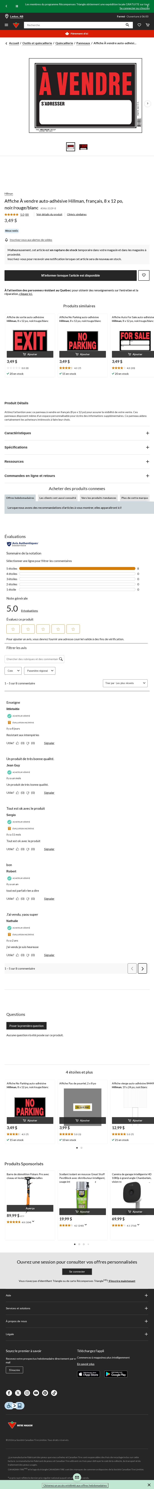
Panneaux (83, 43)
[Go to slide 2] (83, 146)
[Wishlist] (139, 25)
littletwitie (13, 709)
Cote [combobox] (10, 670)
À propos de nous (16, 1321)
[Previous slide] (6, 6)
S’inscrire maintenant (121, 1280)
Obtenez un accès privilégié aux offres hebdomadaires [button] (75, 1485)
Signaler (49, 743)
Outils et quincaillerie (37, 43)
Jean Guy (13, 765)
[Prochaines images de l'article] (147, 103)
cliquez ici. (25, 293)
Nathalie (12, 921)
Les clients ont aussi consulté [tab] (57, 497)
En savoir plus (85, 1364)
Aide (8, 1295)
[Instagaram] (27, 1393)
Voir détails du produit (49, 214)
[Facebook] (9, 1393)
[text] (30, 368)
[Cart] (147, 25)
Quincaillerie (64, 43)
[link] (18, 215)
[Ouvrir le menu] (6, 25)
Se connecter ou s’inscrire (135, 8)
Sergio (11, 815)
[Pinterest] (45, 1393)
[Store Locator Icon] (7, 16)
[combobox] (129, 683)
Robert (11, 871)
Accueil (14, 43)
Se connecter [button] (77, 1271)
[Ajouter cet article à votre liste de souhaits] (143, 275)
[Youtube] (36, 1393)
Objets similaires (77, 214)
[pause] (17, 6)
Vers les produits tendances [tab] (98, 497)
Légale (10, 1334)
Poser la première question (26, 1025)
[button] (127, 25)
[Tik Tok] (54, 1393)
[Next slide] (147, 6)
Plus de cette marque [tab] (135, 497)
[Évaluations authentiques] (22, 544)
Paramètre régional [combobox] (37, 670)
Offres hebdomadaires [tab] (20, 497)
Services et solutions (18, 1308)
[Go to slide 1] (70, 146)
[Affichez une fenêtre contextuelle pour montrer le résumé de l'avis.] (34, 1222)
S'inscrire (14, 1370)
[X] (18, 1393)
